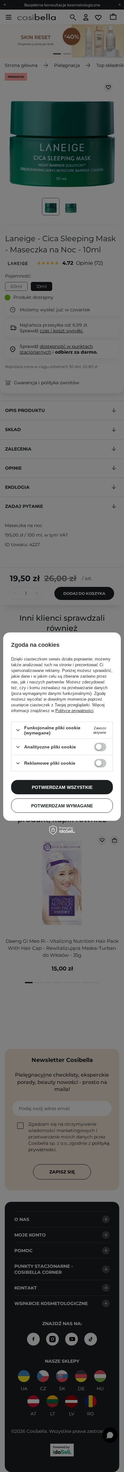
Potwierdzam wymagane (62, 805)
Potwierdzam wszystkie (62, 787)
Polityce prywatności (74, 710)
